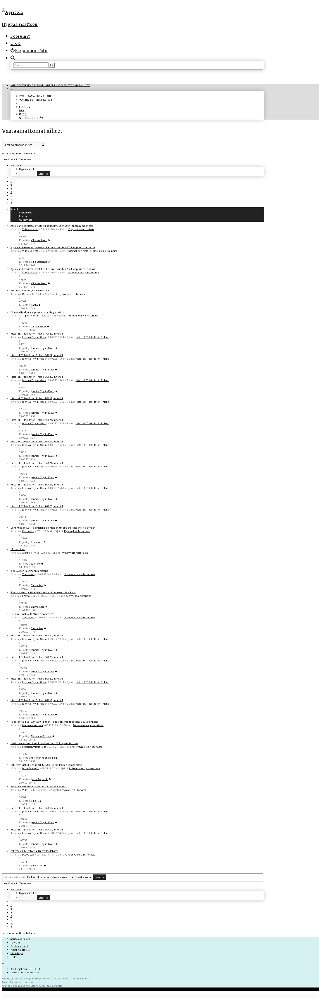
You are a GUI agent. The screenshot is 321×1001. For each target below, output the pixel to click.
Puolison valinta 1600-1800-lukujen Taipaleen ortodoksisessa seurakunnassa (54, 721)
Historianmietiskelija (34, 746)
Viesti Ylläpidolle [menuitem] (20, 949)
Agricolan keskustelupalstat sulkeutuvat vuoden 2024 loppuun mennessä (52, 247)
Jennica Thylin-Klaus (34, 337)
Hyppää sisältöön (20, 24)
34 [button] (11, 199)
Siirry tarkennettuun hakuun (18, 153)
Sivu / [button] (15, 165)
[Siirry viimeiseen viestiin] (49, 240)
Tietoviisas (28, 574)
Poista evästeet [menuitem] (19, 946)
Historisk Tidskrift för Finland (92, 337)
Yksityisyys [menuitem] (16, 953)
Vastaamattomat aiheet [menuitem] (38, 96)
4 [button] (11, 188)
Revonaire (28, 531)
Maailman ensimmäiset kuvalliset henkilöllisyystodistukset (44, 743)
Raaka (25, 294)
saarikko (27, 552)
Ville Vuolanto (30, 229)
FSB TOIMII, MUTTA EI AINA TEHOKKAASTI (34, 851)
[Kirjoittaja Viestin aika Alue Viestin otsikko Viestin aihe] (63, 877)
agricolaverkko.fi (20, 938)
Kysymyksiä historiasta (81, 229)
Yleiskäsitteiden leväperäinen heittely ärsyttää (37, 312)
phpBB (43, 978)
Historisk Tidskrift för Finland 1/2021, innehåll (36, 484)
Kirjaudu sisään (32, 117)
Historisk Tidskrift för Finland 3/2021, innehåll (36, 441)
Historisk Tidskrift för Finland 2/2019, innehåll (36, 829)
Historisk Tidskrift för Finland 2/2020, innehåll (36, 657)
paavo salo (28, 854)
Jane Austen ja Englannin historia (29, 570)
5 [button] (11, 192)
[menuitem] (29, 50)
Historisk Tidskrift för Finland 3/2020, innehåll (36, 635)
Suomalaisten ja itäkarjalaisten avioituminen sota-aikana (43, 592)
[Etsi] (51, 65)
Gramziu (27, 982)
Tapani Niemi (30, 315)
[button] (11, 203)
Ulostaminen (17, 549)
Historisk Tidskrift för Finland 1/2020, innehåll (36, 678)
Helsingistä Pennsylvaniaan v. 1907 (30, 290)
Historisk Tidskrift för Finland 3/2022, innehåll (36, 355)
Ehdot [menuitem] (13, 957)
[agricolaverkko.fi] (42, 11)
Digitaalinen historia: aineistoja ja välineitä (92, 250)
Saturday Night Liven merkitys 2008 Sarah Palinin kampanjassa (46, 764)
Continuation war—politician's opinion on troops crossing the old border (52, 527)
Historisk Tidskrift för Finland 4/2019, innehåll (36, 700)
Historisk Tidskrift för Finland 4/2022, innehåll (36, 333)
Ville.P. (26, 789)
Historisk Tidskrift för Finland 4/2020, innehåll (36, 506)
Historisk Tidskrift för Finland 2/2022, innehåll (36, 376)
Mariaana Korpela (32, 725)
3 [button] (11, 185)
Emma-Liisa (29, 595)
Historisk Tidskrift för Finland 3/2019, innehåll (36, 808)
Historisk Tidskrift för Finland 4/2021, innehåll (36, 419)
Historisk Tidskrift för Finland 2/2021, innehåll (36, 463)
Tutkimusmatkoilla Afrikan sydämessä (32, 613)
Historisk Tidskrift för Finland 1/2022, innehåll (36, 398)
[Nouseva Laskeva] (83, 877)
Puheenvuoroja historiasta (83, 272)
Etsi (24, 114)
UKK (15, 43)
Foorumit (20, 36)
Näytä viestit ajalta (15, 877)
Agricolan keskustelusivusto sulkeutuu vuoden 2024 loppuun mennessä (51, 225)
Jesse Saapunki (30, 768)
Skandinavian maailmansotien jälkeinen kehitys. (38, 786)
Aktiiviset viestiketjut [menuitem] (36, 99)
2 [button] (11, 181)
